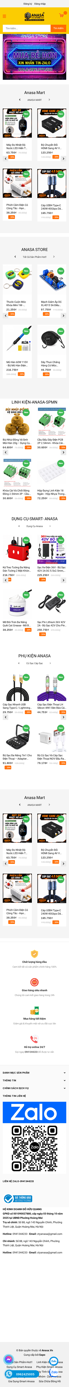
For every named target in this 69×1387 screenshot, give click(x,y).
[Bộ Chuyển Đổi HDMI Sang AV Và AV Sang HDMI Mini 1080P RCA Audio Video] (51, 123)
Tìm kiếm (58, 28)
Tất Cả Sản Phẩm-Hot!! (19, 1362)
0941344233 (31, 1052)
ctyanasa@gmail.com (49, 1233)
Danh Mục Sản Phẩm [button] (16, 1072)
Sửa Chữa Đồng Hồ (50, 1381)
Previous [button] (5, 158)
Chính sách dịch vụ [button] (16, 1088)
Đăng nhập (40, 3)
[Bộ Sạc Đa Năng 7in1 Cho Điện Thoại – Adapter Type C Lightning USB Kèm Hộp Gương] (17, 737)
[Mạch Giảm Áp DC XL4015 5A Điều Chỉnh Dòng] (51, 280)
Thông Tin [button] (9, 1080)
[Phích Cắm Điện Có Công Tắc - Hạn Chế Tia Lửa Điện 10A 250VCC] (17, 183)
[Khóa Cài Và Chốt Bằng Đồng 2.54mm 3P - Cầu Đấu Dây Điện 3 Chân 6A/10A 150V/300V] (17, 472)
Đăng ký (28, 3)
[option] (17, 167)
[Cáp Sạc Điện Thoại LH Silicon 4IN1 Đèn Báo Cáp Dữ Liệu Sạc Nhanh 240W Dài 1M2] (51, 686)
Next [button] (63, 158)
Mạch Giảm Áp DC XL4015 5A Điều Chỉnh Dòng (51, 305)
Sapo (42, 1354)
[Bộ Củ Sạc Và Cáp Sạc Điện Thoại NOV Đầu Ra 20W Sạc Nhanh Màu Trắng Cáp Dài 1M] (51, 737)
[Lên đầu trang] (53, 1350)
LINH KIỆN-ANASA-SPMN (34, 402)
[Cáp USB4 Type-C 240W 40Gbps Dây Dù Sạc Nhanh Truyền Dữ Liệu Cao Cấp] (51, 183)
